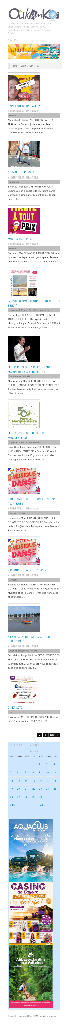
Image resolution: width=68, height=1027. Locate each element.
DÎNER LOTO (15, 707)
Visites (34, 650)
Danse (22, 513)
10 (47, 772)
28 (26, 797)
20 (18, 788)
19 (11, 788)
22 (33, 788)
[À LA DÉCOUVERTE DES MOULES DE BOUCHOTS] (24, 618)
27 (18, 797)
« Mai (13, 805)
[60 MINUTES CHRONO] (24, 154)
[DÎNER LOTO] (24, 689)
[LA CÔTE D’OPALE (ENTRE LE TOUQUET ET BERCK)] (24, 283)
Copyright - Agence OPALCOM (23, 1016)
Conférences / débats (19, 376)
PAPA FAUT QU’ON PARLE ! (24, 106)
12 (11, 780)
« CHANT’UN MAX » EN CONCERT (28, 570)
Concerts (13, 513)
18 (55, 780)
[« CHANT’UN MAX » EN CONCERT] (24, 552)
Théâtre (12, 115)
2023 (23, 65)
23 (40, 788)
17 (47, 780)
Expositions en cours (38, 310)
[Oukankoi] (34, 13)
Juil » (42, 805)
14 (26, 780)
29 (33, 797)
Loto (11, 712)
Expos (24, 310)
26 (11, 797)
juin (31, 65)
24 (47, 788)
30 (40, 797)
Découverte (23, 650)
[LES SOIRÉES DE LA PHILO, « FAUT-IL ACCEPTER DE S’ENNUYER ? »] (24, 349)
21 (26, 788)
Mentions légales (48, 1016)
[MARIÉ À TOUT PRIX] (24, 220)
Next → (54, 734)
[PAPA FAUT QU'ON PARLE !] (24, 87)
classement (14, 310)
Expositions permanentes (28, 442)
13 (18, 780)
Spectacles (14, 181)
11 (55, 772)
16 (40, 780)
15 (33, 780)
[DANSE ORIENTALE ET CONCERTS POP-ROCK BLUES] (24, 481)
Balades (13, 650)
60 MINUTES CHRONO (21, 172)
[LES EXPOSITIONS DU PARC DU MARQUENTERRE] (24, 415)
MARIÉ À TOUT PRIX (20, 239)
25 (55, 788)
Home (14, 65)
